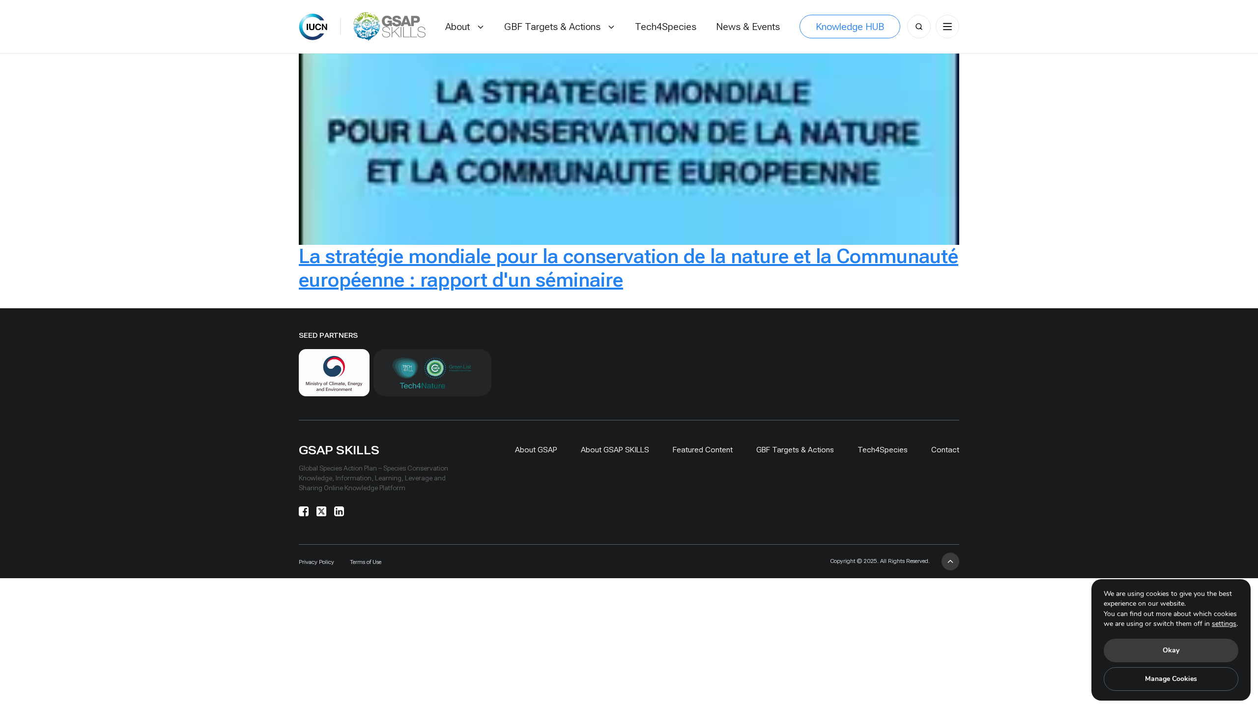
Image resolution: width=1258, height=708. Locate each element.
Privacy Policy (316, 562)
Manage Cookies (1171, 678)
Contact (945, 449)
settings (1224, 623)
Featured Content (703, 449)
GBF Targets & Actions (795, 449)
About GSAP (536, 449)
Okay (1171, 650)
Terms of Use (365, 562)
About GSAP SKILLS (615, 449)
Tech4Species (883, 449)
